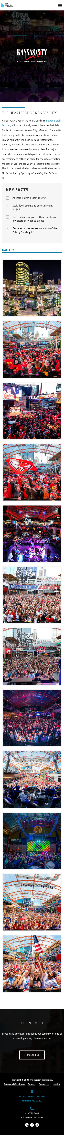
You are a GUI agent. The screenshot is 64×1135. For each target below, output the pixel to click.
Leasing (56, 1084)
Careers (31, 1084)
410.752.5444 (32, 1113)
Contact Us (32, 1055)
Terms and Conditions (14, 1084)
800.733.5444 (36, 1117)
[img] (7, 5)
